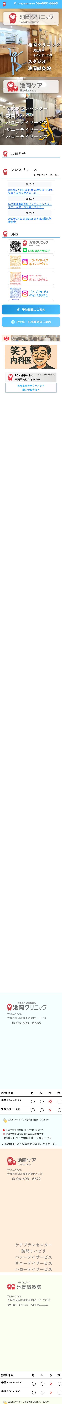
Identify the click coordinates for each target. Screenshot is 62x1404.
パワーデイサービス (27, 122)
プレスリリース (24, 169)
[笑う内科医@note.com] (31, 357)
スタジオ (37, 61)
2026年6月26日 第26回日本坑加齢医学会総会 (29, 220)
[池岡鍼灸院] (26, 1295)
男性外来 (38, 50)
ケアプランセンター (27, 108)
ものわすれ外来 (43, 55)
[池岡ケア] (26, 1168)
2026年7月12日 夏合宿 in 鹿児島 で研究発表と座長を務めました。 (30, 191)
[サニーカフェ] (31, 337)
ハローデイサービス (27, 136)
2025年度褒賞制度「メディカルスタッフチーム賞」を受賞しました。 (30, 205)
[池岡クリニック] (26, 1012)
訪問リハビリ (20, 115)
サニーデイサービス (27, 129)
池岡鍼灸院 (39, 68)
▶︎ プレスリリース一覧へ (46, 175)
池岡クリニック (44, 44)
